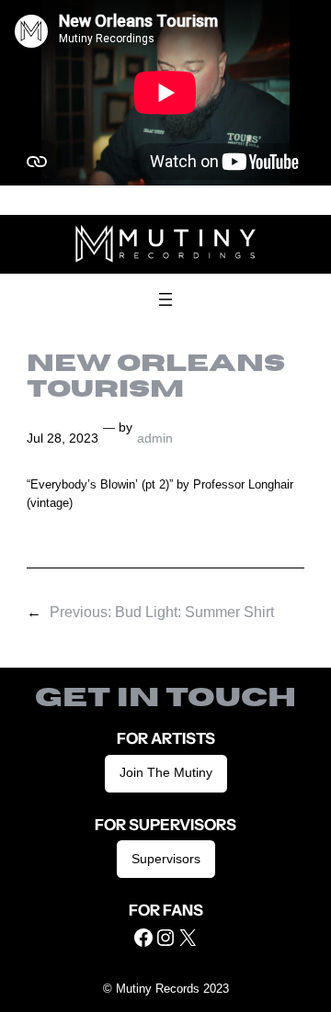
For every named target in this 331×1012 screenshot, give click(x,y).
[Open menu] (165, 299)
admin (155, 438)
